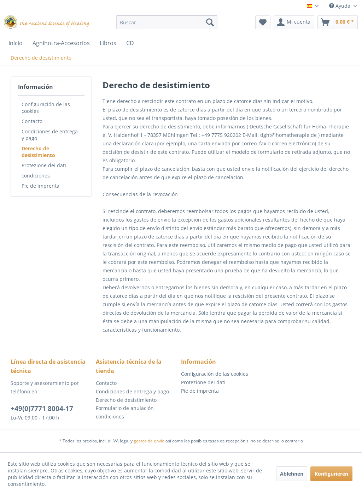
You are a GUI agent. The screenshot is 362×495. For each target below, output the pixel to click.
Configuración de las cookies (46, 107)
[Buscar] (210, 22)
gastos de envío (149, 441)
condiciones (36, 175)
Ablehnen (291, 473)
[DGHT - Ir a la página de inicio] (47, 24)
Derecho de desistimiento (38, 151)
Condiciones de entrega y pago (50, 134)
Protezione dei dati (44, 165)
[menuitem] (167, 22)
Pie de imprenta (40, 185)
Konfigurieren (331, 473)
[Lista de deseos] (262, 22)
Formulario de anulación (125, 408)
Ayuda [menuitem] (343, 5)
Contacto (32, 121)
